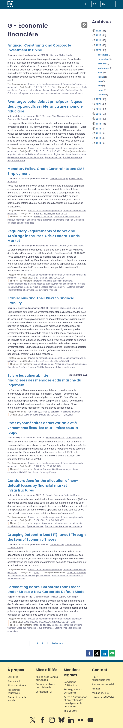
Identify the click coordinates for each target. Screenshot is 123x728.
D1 (27, 414)
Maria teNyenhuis (74, 437)
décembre (103, 54)
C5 (36, 621)
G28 (49, 151)
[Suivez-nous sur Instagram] (52, 722)
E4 (37, 151)
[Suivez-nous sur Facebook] (42, 722)
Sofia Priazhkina (76, 245)
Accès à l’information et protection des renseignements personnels (75, 701)
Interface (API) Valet (103, 697)
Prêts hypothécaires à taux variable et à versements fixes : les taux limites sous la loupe (43, 428)
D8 (36, 414)
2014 (98, 133)
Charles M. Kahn (73, 544)
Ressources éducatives (14, 691)
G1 (49, 87)
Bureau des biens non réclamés (45, 686)
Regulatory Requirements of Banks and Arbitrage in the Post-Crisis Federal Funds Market (44, 236)
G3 (53, 87)
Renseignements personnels (73, 691)
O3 (58, 151)
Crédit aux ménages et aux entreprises (26, 93)
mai (100, 85)
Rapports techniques (72, 618)
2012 (98, 143)
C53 (46, 621)
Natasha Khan (64, 116)
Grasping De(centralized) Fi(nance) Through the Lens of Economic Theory (47, 537)
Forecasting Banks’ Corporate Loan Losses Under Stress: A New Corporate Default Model (47, 589)
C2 (27, 621)
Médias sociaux (100, 693)
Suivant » (57, 643)
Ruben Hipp (72, 596)
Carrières (13, 676)
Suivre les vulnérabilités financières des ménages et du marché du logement (44, 380)
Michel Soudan (66, 54)
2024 (98, 40)
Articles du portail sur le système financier (60, 411)
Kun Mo (54, 54)
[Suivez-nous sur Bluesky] (62, 722)
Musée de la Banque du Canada (47, 678)
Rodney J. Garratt (58, 245)
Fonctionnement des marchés (22, 283)
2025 (98, 35)
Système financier (74, 90)
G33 (62, 520)
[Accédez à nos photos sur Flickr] (81, 722)
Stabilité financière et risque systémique (56, 367)
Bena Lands (77, 116)
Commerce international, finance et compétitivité (41, 90)
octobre (102, 63)
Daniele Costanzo (54, 494)
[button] (89, 653)
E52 (58, 213)
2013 (98, 138)
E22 (42, 87)
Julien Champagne (59, 178)
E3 (41, 213)
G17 (58, 621)
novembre (103, 59)
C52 (41, 621)
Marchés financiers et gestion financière (53, 280)
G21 (59, 414)
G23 (67, 360)
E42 (42, 277)
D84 (41, 414)
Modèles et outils (45, 283)
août (100, 72)
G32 (57, 520)
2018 (98, 113)
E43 (49, 213)
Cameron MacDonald (18, 119)
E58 (50, 277)
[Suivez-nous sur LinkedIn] (71, 722)
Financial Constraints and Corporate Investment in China (39, 48)
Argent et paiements (17, 154)
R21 (71, 414)
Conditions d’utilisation (70, 683)
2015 (98, 128)
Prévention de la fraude (17, 699)
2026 (98, 30)
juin (100, 81)
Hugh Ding (51, 116)
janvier (101, 94)
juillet (101, 76)
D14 (32, 414)
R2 (66, 414)
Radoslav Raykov (72, 494)
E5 (53, 213)
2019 (98, 109)
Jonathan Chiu (57, 544)
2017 (98, 118)
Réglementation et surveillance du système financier (32, 289)
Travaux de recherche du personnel (45, 84)
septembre (103, 68)
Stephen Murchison (55, 437)
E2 (37, 87)
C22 (32, 621)
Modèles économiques (65, 283)
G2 (44, 151)
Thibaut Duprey (58, 596)
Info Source (70, 710)
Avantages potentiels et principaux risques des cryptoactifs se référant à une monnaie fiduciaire (45, 106)
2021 (98, 99)
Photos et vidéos (17, 685)
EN (103, 4)
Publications (33, 411)
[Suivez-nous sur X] (33, 722)
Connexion (44, 691)
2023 (98, 45)
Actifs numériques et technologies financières (49, 154)
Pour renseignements (101, 678)
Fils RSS (96, 688)
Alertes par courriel (103, 684)
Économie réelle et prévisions (41, 219)
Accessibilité (14, 681)
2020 (98, 104)
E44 (47, 360)
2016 (98, 123)
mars (100, 90)
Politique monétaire (43, 216)
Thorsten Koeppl (15, 547)
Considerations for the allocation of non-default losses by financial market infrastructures (43, 485)
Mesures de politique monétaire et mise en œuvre (42, 286)
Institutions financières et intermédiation (64, 93)
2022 (98, 50)
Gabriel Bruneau (42, 596)
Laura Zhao (34, 119)
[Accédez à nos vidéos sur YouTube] (90, 722)
